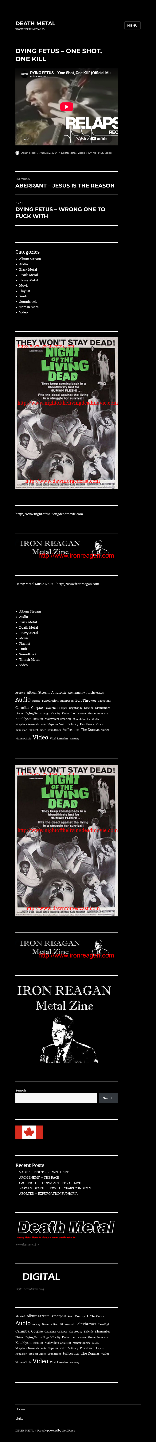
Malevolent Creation (58, 719)
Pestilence (87, 724)
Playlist (24, 291)
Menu (132, 25)
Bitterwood (67, 700)
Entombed (69, 713)
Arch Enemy (76, 692)
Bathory (36, 701)
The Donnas (90, 730)
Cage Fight (104, 700)
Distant (19, 713)
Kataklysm (23, 719)
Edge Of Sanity (51, 713)
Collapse (62, 708)
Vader (105, 730)
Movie (24, 285)
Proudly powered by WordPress (56, 1430)
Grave (92, 713)
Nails (43, 724)
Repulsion (21, 730)
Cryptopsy (75, 708)
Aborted (20, 692)
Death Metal (28, 152)
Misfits (95, 719)
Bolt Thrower (85, 701)
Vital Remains (59, 738)
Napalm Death (57, 724)
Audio (23, 264)
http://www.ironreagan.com (78, 584)
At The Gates (95, 692)
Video (81, 152)
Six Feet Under (37, 730)
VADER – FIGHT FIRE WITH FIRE (44, 1172)
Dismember (102, 708)
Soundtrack (28, 301)
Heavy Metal (28, 280)
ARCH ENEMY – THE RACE (39, 1177)
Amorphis (58, 692)
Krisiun (38, 719)
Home (20, 1409)
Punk (23, 296)
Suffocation (71, 730)
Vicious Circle (23, 738)
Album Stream (30, 259)
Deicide (88, 708)
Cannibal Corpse (29, 707)
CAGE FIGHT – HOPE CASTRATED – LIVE (50, 1183)
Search (20, 1090)
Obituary (73, 724)
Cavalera (50, 708)
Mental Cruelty (81, 719)
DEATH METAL (35, 23)
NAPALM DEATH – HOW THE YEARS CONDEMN (55, 1188)
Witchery (74, 739)
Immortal (102, 713)
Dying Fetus (95, 152)
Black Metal (28, 269)
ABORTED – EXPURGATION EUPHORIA (48, 1193)
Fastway (82, 713)
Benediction (50, 700)
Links (19, 1418)
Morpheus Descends (27, 724)
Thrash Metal (29, 307)
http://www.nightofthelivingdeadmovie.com (49, 514)
